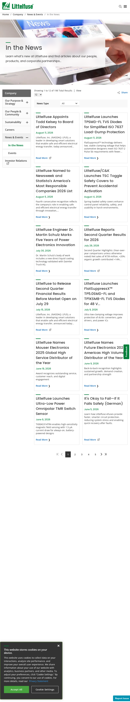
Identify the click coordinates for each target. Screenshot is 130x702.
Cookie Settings (45, 689)
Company (18, 14)
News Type (43, 103)
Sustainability (13, 122)
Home (5, 14)
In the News (15, 145)
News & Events (35, 14)
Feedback (126, 352)
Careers (9, 129)
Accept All (16, 689)
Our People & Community (13, 113)
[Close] (58, 645)
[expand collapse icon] (27, 102)
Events (12, 153)
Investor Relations (16, 160)
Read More (42, 157)
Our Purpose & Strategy (14, 102)
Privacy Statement (38, 681)
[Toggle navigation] (126, 6)
